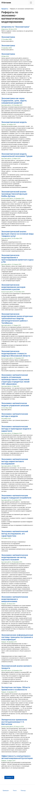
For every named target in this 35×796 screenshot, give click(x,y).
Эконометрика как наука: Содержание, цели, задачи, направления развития (14, 100)
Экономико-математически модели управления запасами (15, 404)
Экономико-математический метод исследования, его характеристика (14, 533)
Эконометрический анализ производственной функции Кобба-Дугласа (14, 194)
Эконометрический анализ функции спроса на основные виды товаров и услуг (17, 233)
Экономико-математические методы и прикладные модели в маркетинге (16, 428)
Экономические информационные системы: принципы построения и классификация (17, 637)
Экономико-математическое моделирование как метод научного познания (14, 557)
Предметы (4, 8)
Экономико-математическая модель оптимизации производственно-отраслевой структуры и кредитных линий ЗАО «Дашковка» (15, 379)
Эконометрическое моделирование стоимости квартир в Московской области (15, 353)
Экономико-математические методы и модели (14, 415)
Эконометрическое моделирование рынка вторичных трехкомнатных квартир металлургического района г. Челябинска (17, 318)
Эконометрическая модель (14, 122)
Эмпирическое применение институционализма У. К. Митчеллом (14, 722)
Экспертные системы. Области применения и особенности (15, 688)
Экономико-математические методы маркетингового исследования (14, 461)
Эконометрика (8, 37)
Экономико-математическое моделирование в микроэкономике (14, 599)
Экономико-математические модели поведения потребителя (16, 496)
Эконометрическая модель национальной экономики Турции (16, 155)
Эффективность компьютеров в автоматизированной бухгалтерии (17, 757)
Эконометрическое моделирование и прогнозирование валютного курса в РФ (17, 258)
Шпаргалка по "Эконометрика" (15, 27)
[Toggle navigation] (31, 2)
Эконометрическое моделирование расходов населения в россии (13, 287)
